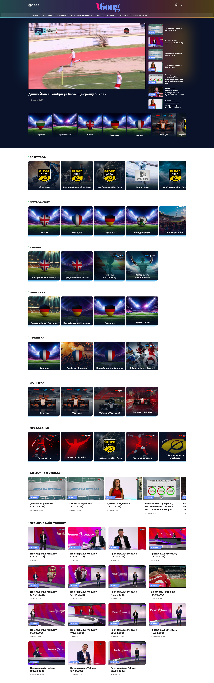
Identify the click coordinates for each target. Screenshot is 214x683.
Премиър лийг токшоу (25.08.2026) (174, 42)
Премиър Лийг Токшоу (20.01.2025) (123, 669)
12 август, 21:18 (150, 513)
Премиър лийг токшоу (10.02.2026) (164, 631)
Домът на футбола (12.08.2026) (173, 67)
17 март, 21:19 (35, 636)
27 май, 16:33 (75, 560)
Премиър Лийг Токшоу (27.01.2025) (83, 669)
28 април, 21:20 (35, 598)
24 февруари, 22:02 (117, 636)
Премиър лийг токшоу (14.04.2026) (123, 593)
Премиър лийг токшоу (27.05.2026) (83, 555)
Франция (36, 337)
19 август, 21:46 (74, 510)
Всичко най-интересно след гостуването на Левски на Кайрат (173, 104)
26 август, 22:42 (36, 510)
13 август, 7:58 (112, 510)
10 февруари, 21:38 (158, 636)
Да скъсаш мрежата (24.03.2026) (163, 593)
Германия (37, 292)
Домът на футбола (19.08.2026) (173, 54)
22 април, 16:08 (76, 598)
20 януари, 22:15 (116, 674)
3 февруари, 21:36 (37, 674)
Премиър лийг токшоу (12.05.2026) (164, 555)
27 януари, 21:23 (76, 674)
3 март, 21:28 (75, 636)
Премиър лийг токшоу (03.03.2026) (83, 631)
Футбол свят (39, 202)
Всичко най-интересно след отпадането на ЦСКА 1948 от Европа (174, 91)
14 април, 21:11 (115, 598)
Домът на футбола (44, 473)
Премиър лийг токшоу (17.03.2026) (43, 631)
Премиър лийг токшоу (47, 523)
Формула (36, 382)
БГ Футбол (37, 157)
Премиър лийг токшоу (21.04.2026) (83, 593)
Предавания (39, 428)
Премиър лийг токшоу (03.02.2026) (43, 669)
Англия (35, 247)
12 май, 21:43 (155, 560)
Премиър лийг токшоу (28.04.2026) (43, 593)
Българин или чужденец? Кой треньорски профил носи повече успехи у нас (174, 79)
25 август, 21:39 (36, 560)
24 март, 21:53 (156, 598)
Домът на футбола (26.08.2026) (173, 29)
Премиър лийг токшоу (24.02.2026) (123, 631)
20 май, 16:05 (115, 560)
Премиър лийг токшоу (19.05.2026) (123, 555)
